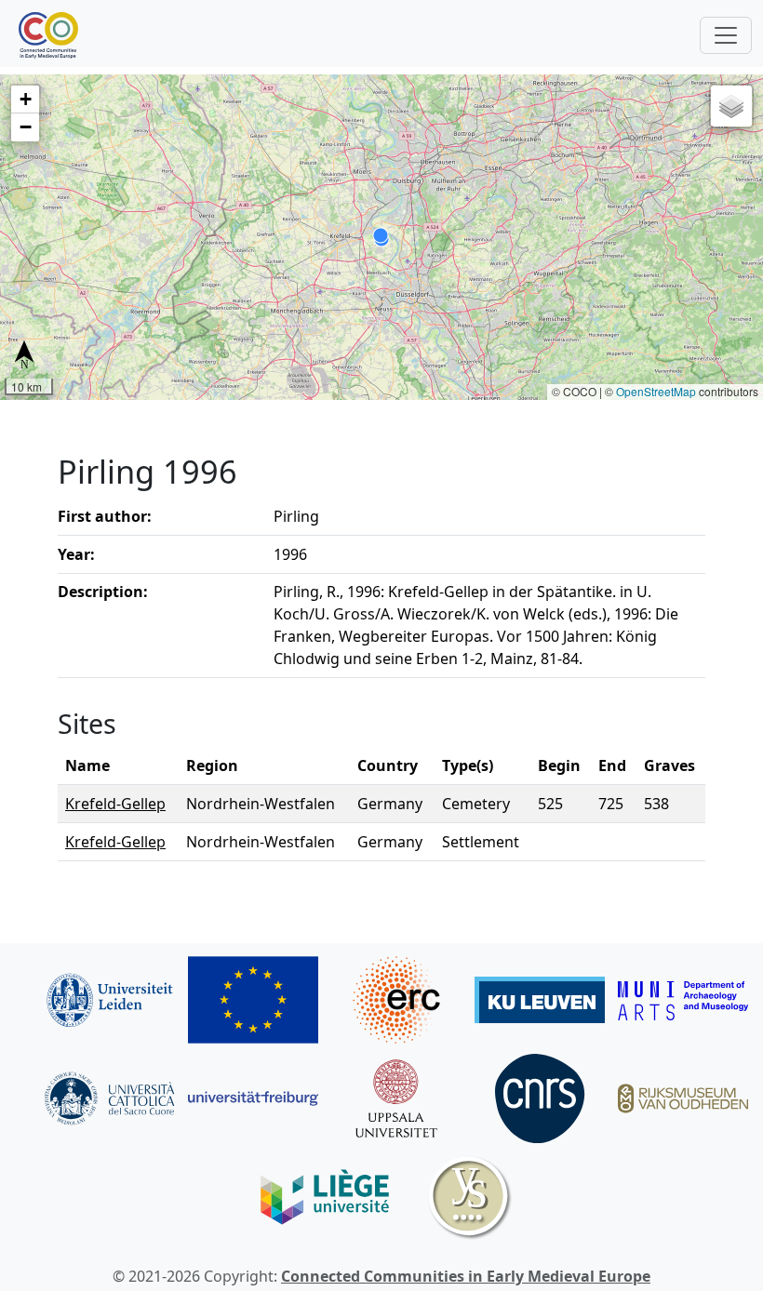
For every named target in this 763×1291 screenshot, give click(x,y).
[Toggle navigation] (726, 35)
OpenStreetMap (656, 391)
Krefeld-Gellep (115, 803)
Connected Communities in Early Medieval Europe (465, 1276)
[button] (25, 99)
